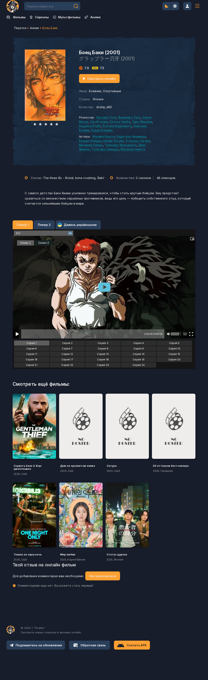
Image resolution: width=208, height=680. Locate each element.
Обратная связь (93, 645)
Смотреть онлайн (101, 79)
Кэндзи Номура (90, 140)
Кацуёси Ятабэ (90, 126)
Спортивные (112, 91)
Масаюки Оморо (91, 145)
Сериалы (42, 17)
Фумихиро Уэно (129, 117)
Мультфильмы (69, 17)
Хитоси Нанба (120, 121)
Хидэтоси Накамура (131, 136)
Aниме (95, 17)
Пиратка (20, 28)
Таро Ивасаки (142, 121)
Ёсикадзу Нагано (138, 140)
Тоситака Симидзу (105, 149)
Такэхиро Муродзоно (120, 145)
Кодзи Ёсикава (102, 130)
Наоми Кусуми (113, 140)
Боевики (95, 91)
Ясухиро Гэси (106, 117)
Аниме (34, 28)
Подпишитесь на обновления (39, 645)
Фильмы (19, 17)
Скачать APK (137, 645)
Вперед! (76, 6)
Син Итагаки (99, 121)
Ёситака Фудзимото (117, 126)
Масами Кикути (103, 136)
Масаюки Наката (133, 149)
